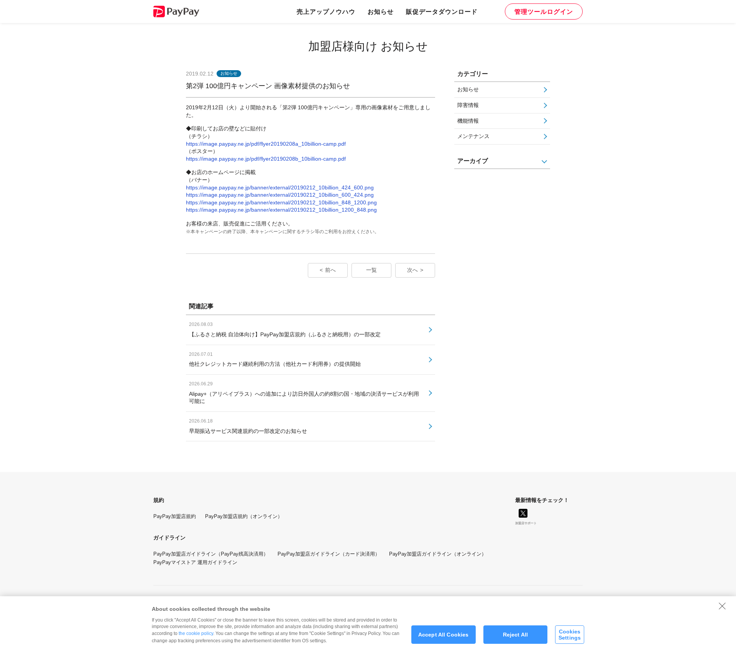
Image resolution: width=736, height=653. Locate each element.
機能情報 (468, 121)
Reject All (515, 635)
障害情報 (468, 105)
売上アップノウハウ (326, 11)
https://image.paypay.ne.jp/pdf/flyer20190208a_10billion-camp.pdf (266, 144)
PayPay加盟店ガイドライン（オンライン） (437, 554)
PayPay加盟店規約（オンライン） (244, 516)
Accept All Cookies (443, 635)
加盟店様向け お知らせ (368, 46)
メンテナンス (473, 136)
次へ (412, 270)
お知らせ (381, 11)
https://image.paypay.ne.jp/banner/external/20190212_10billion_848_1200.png (281, 202)
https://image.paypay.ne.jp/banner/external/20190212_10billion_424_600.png (280, 187)
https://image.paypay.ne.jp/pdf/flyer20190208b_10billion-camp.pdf (266, 159)
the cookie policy (196, 633)
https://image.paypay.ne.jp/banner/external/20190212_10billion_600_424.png (280, 195)
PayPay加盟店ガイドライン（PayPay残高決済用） (210, 554)
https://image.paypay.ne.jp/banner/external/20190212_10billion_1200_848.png (281, 210)
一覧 (371, 270)
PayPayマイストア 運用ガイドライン (195, 562)
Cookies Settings (570, 634)
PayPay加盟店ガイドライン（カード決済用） (329, 554)
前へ (330, 270)
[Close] (722, 605)
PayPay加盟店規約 (174, 516)
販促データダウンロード (442, 11)
